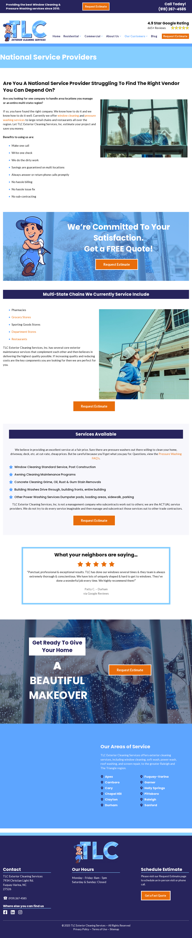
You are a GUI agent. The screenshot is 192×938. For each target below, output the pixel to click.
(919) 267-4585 (172, 9)
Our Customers (135, 36)
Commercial (92, 36)
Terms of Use (99, 929)
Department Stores (24, 331)
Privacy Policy (81, 929)
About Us (112, 36)
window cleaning (68, 115)
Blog (154, 36)
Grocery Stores (21, 317)
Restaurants (19, 339)
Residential (71, 36)
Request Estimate (175, 36)
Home (56, 36)
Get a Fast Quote (155, 895)
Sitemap (114, 929)
